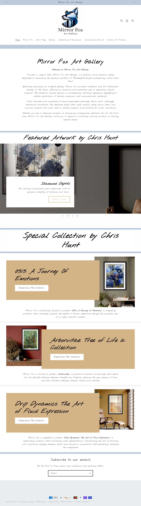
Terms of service (66, 502)
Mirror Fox (16, 502)
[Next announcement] (134, 2)
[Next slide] (73, 216)
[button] (121, 20)
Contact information (82, 502)
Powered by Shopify (27, 502)
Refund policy (41, 502)
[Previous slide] (63, 216)
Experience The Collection (32, 288)
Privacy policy (53, 502)
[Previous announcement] (6, 2)
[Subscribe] (90, 473)
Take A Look (59, 199)
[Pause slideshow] (78, 216)
